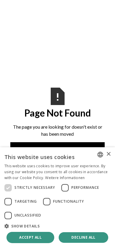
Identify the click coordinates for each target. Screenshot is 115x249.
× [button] (108, 154)
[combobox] (100, 155)
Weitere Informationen (65, 177)
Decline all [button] (83, 237)
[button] (57, 226)
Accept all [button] (30, 237)
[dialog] (57, 198)
